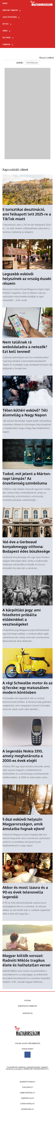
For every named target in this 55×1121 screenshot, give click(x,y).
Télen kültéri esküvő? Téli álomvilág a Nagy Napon (25, 412)
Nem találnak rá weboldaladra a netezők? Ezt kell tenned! (24, 347)
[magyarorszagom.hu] (41, 4)
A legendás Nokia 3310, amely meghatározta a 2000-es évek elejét (22, 756)
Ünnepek (6, 44)
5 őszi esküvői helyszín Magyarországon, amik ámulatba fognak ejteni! (23, 824)
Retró (6, 24)
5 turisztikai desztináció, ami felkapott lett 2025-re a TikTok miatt (26, 214)
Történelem (32, 63)
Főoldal (27, 1000)
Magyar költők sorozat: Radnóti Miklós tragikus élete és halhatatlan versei (26, 960)
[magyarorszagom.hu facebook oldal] (27, 1055)
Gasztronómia (10, 17)
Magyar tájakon (10, 10)
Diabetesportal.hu (27, 1093)
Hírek (5, 31)
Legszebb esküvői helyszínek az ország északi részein (26, 278)
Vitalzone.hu (27, 1087)
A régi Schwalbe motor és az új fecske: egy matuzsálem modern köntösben (27, 687)
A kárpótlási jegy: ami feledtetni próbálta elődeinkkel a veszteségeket (21, 617)
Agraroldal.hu (27, 1109)
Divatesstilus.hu (27, 1098)
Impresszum (28, 1013)
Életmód (7, 38)
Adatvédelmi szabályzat (27, 1006)
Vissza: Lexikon (46, 57)
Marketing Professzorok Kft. (36, 1069)
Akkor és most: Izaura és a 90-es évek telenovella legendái (25, 892)
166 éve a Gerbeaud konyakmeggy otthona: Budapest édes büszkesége (26, 546)
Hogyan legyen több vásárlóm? (27, 1043)
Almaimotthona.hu (27, 1082)
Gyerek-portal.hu (27, 1104)
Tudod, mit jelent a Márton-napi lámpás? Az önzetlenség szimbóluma (26, 478)
